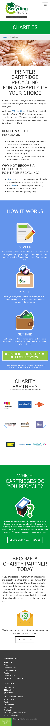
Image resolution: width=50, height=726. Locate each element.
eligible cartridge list (14, 254)
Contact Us (25, 639)
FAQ (6, 665)
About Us (8, 662)
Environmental (10, 670)
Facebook (10, 690)
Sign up (10, 179)
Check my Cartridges (26, 540)
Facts (6, 673)
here (14, 185)
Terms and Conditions (13, 678)
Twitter (9, 692)
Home (4, 37)
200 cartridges (18, 111)
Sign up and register (33, 254)
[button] (5, 425)
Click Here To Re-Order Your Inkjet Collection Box (26, 355)
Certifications (10, 667)
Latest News (9, 675)
